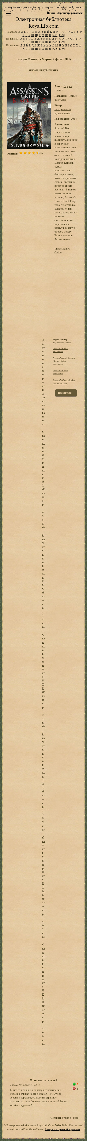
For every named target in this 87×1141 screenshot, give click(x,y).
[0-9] (62, 35)
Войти (51, 13)
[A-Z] (55, 35)
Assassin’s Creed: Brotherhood (60, 350)
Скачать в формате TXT (43, 760)
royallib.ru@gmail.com (29, 1129)
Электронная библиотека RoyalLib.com (44, 22)
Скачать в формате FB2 (43, 458)
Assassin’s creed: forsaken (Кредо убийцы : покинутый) (64, 360)
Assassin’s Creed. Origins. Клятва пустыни (64, 382)
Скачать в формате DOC (43, 561)
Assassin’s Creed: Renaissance (60, 372)
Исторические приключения (62, 111)
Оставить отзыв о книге (64, 1118)
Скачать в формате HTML (43, 866)
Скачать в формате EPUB (43, 973)
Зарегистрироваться (70, 13)
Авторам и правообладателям (62, 1129)
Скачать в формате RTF (43, 661)
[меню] (8, 13)
